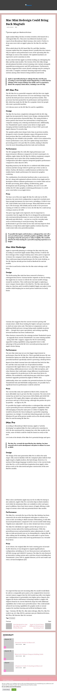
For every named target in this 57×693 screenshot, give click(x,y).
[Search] (55, 11)
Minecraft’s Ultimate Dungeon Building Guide (29, 654)
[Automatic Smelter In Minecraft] (9, 643)
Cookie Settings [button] (6, 689)
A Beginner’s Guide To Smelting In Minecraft (28, 666)
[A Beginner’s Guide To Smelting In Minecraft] (9, 667)
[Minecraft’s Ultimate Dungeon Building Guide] (9, 655)
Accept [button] (13, 689)
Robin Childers (19, 644)
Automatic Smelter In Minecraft (25, 642)
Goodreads (12, 618)
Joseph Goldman (10, 27)
